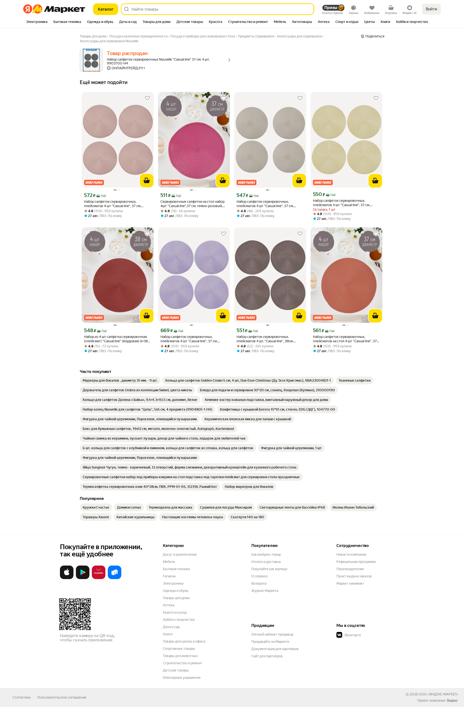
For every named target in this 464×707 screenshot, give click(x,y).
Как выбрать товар (266, 554)
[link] (120, 380)
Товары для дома (176, 598)
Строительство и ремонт (182, 663)
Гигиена (169, 576)
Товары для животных (180, 656)
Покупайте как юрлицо (269, 569)
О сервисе (259, 576)
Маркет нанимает (350, 583)
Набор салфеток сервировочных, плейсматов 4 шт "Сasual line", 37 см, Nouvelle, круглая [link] (265, 204)
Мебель (169, 562)
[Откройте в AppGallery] (98, 578)
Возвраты (259, 583)
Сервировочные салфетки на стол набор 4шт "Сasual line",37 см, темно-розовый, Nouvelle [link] (192, 204)
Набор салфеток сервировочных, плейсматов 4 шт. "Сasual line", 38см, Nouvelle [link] (265, 339)
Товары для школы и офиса (184, 641)
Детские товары (176, 670)
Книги (167, 634)
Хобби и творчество (179, 620)
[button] (370, 635)
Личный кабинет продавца (272, 634)
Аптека (168, 605)
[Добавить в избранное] (147, 98)
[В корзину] (146, 180)
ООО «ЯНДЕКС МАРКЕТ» (438, 694)
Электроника (173, 583)
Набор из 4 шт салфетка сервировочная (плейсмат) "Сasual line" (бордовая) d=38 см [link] (116, 339)
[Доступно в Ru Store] (114, 578)
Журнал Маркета (264, 591)
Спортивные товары (179, 649)
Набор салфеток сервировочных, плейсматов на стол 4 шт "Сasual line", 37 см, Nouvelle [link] (345, 339)
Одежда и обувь (175, 591)
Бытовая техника (176, 569)
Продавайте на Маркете (270, 642)
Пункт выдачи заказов (354, 576)
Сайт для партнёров (267, 656)
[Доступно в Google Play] (82, 578)
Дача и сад (171, 627)
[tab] (37, 22)
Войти (431, 9)
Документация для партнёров (275, 649)
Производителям (350, 569)
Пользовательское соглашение (62, 697)
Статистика (21, 697)
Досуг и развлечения (179, 554)
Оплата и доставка (266, 562)
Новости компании (351, 554)
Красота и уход (175, 612)
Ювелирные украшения (181, 677)
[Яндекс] (452, 700)
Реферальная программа (356, 562)
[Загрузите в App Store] (66, 578)
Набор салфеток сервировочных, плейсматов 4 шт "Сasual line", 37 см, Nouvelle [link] (112, 204)
